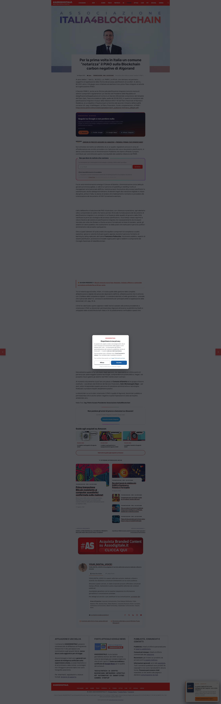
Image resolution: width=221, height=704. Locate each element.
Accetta (118, 362)
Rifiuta (102, 362)
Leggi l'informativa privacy (118, 358)
